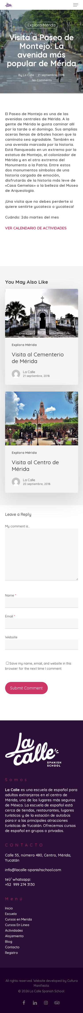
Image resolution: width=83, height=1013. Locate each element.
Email (10, 616)
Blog (8, 941)
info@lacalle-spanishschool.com (33, 869)
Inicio (9, 908)
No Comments (42, 80)
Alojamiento (14, 936)
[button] (75, 5)
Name (10, 595)
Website (11, 637)
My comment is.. (17, 526)
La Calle (28, 75)
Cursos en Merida (18, 919)
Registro (11, 953)
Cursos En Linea (17, 925)
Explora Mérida (41, 25)
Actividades (14, 930)
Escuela (11, 914)
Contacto (12, 947)
